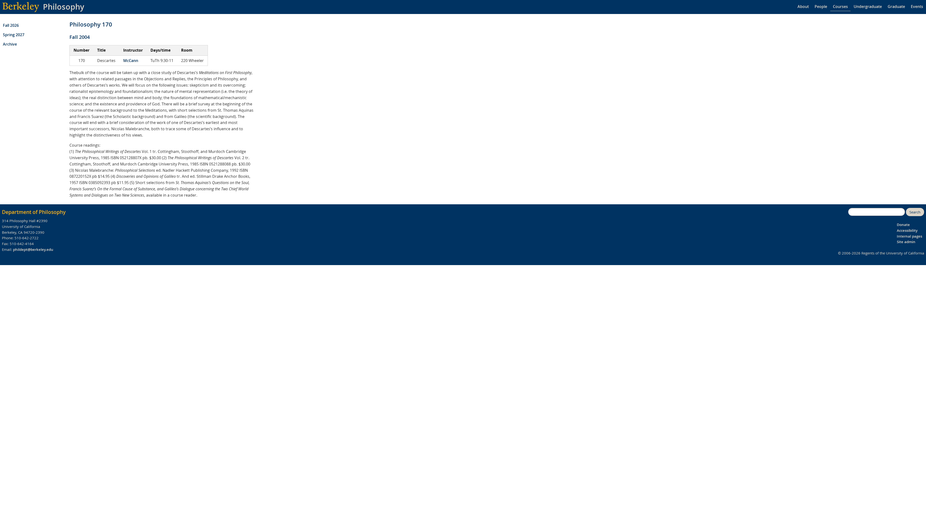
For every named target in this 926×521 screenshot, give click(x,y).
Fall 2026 (11, 25)
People (821, 6)
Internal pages (909, 236)
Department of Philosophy (34, 212)
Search (914, 212)
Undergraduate (868, 6)
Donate (903, 224)
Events (917, 6)
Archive (10, 44)
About (803, 6)
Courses (840, 6)
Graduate (896, 6)
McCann (130, 60)
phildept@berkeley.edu (33, 249)
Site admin (906, 242)
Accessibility (907, 230)
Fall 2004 (79, 37)
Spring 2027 (13, 34)
